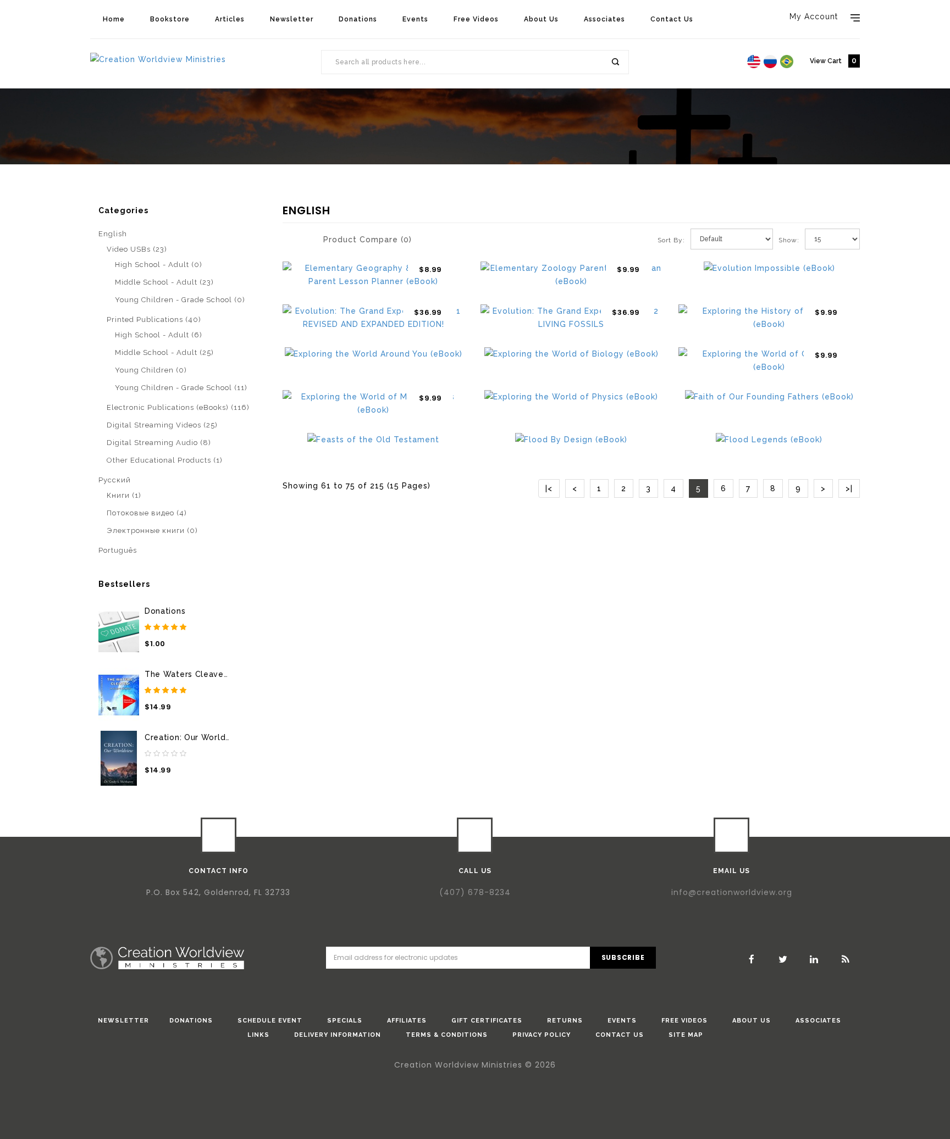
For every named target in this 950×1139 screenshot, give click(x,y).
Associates (604, 19)
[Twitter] (782, 959)
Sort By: (671, 240)
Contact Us (671, 19)
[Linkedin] (814, 959)
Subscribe (623, 957)
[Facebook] (751, 959)
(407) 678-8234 (475, 892)
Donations (358, 19)
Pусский (114, 480)
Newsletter (291, 19)
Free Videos (476, 19)
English (138, 200)
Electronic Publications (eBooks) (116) (178, 407)
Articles (230, 19)
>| (849, 488)
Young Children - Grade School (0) (180, 300)
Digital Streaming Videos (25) (162, 425)
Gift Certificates (486, 1020)
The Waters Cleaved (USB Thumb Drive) (226, 674)
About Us (541, 19)
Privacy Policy (541, 1034)
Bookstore (170, 19)
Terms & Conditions (447, 1034)
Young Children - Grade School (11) (181, 388)
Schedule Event (270, 1020)
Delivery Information (337, 1034)
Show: (782, 240)
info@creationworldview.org (731, 892)
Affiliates (407, 1020)
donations (191, 1020)
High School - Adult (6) (158, 335)
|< (549, 488)
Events (415, 19)
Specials (344, 1020)
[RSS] (845, 959)
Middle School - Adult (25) (164, 352)
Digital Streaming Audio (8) (159, 442)
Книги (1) (124, 495)
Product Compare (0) (367, 239)
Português (117, 550)
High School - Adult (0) (158, 264)
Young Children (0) (151, 370)
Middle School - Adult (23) (164, 282)
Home (114, 19)
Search (614, 62)
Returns (565, 1020)
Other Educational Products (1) (165, 460)
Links (258, 1034)
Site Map (686, 1034)
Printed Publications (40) (154, 319)
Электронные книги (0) (152, 530)
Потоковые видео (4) (147, 513)
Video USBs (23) (137, 249)
